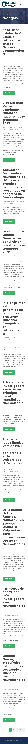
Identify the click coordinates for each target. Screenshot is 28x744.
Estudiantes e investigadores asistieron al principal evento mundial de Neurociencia (14, 392)
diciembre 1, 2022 (8, 256)
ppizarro (19, 58)
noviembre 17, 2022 (8, 407)
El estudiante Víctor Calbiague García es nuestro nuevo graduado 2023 (14, 113)
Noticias (15, 60)
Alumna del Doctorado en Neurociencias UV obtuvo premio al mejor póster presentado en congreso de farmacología (14, 183)
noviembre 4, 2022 (8, 548)
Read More (8, 93)
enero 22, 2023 (7, 58)
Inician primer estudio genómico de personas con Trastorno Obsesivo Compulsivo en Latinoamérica (14, 318)
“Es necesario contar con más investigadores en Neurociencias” (14, 599)
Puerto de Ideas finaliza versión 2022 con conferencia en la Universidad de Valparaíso (13, 451)
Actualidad (8, 60)
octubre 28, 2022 (8, 613)
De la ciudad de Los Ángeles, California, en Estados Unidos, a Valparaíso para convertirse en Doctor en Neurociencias (14, 527)
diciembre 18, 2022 (8, 201)
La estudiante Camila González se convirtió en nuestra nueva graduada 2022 (14, 241)
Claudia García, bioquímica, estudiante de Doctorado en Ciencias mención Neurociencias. (14, 669)
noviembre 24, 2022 (9, 337)
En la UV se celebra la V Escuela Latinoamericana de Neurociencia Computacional (13, 42)
